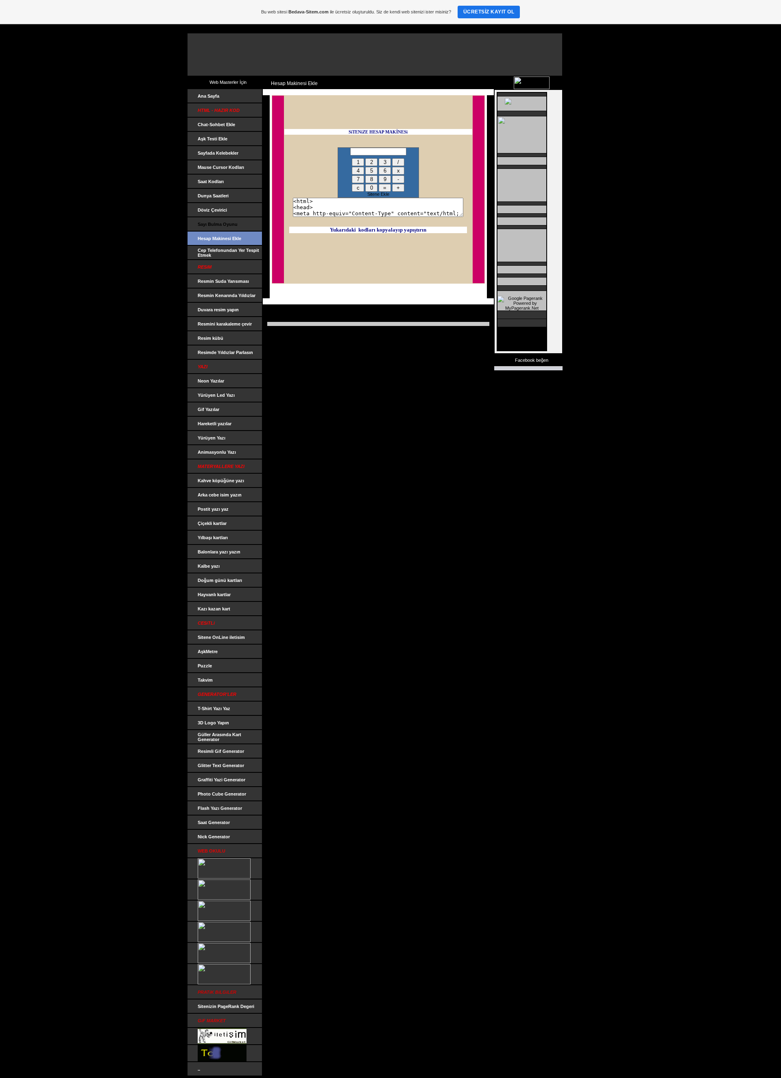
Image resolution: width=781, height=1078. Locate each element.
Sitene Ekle (378, 194)
